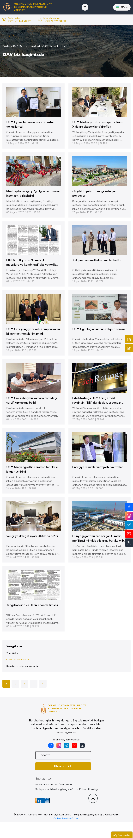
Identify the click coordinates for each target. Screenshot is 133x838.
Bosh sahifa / (10, 46)
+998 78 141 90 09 (19, 21)
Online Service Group (66, 818)
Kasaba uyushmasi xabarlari (22, 666)
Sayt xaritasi (43, 778)
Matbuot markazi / (30, 46)
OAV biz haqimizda (53, 46)
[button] (122, 835)
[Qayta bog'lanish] (129, 348)
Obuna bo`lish (63, 766)
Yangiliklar (12, 653)
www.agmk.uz (66, 732)
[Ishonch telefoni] (129, 339)
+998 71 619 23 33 (54, 21)
